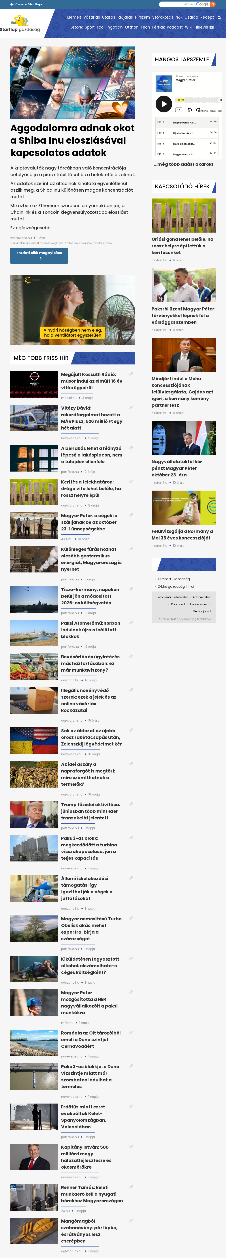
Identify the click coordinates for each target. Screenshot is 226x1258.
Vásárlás (91, 17)
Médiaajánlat (202, 611)
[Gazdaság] (22, 23)
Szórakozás (162, 17)
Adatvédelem (202, 597)
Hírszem (142, 17)
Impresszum (198, 604)
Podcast (175, 27)
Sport (90, 27)
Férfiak (158, 27)
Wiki (188, 27)
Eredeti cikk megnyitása (39, 252)
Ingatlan (115, 27)
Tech (145, 27)
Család (191, 17)
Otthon (131, 27)
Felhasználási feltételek (172, 597)
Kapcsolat (178, 604)
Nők (178, 17)
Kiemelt (74, 17)
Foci (100, 27)
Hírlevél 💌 (204, 27)
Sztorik (77, 27)
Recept (207, 17)
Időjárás (125, 17)
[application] (72, 310)
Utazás (108, 17)
